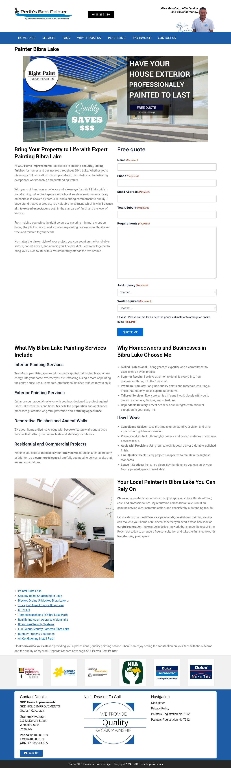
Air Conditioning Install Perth (36, 638)
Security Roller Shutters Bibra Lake (40, 596)
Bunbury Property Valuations (36, 634)
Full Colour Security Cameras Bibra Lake (43, 629)
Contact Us (167, 38)
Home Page (26, 38)
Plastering (117, 38)
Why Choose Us (89, 38)
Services (48, 38)
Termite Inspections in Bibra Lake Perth (43, 614)
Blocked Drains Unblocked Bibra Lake (42, 600)
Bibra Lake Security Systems (36, 624)
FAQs (66, 38)
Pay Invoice (142, 38)
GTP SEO (24, 610)
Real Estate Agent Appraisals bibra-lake (43, 619)
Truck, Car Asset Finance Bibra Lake (41, 605)
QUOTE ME (130, 332)
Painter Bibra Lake (29, 591)
